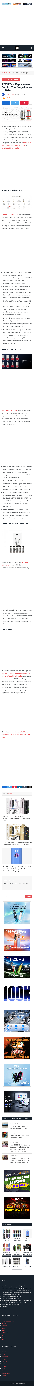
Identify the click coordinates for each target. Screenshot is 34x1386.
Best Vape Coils (10, 79)
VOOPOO (4, 1326)
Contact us (5, 1296)
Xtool (3, 1368)
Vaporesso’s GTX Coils (9, 410)
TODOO (4, 1340)
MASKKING (5, 1333)
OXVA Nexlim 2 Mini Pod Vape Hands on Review (19, 1127)
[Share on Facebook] (6, 103)
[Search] (31, 48)
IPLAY (3, 1337)
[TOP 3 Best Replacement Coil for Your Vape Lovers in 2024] (17, 114)
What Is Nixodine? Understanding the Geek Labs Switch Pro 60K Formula (17, 844)
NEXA (3, 1330)
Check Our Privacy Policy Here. (10, 1298)
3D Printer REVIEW (16, 1118)
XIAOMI (26, 1118)
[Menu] (3, 48)
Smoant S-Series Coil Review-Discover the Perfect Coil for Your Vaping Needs (16, 734)
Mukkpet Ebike (6, 1373)
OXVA (3, 1328)
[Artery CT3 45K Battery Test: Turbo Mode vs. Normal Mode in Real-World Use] (17, 806)
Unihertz (4, 1361)
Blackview (5, 1356)
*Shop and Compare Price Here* (11, 1304)
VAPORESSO (5, 1323)
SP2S (3, 1335)
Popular (5, 1118)
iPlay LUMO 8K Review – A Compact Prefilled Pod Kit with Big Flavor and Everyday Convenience (20, 1148)
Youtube (4, 1309)
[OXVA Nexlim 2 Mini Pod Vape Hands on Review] (5, 1125)
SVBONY (4, 1352)
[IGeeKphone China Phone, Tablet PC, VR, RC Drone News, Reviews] (17, 48)
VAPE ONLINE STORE (8, 1321)
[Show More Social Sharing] (30, 103)
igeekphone (21, 1383)
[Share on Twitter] (15, 103)
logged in (14, 883)
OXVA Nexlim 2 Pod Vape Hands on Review (19, 1137)
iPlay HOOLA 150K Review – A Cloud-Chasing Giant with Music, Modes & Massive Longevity (21, 1161)
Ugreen (4, 1375)
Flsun (3, 1364)
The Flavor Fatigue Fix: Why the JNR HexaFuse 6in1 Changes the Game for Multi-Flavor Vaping (17, 869)
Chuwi (3, 1354)
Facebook (4, 1307)
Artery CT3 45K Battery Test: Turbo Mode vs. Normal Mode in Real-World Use (17, 818)
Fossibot (4, 1359)
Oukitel (4, 1371)
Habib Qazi (11, 94)
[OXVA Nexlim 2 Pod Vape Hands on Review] (5, 1135)
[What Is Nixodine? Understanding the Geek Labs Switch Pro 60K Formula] (17, 832)
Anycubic (4, 1366)
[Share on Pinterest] (24, 103)
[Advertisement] (17, 25)
